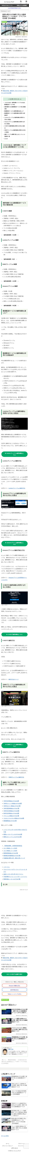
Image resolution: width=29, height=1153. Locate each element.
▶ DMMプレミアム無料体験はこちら (14, 745)
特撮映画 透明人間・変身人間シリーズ (14, 858)
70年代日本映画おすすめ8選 (11, 811)
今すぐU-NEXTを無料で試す (14, 974)
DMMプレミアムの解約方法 (16, 777)
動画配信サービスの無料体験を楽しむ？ (14, 111)
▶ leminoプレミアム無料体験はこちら (14, 454)
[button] (26, 568)
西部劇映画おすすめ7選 (10, 820)
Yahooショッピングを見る (14, 994)
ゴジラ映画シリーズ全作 (10, 850)
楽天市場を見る (14, 990)
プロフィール (21, 1143)
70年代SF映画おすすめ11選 (11, 801)
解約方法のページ (14, 679)
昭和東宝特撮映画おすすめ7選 (11, 855)
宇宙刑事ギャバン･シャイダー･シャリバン (15, 876)
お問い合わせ (14, 1148)
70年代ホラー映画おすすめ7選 (11, 806)
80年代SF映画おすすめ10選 (11, 813)
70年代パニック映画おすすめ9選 (12, 803)
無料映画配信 (6, 999)
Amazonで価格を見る (14, 985)
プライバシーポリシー (7, 1145)
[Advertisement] (14, 901)
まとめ (6, 138)
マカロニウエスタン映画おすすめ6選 (13, 818)
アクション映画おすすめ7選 (11, 815)
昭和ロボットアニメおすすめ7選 (12, 837)
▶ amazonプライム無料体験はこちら (14, 543)
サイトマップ (21, 1145)
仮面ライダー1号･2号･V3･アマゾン (13, 874)
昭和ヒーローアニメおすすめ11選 (12, 834)
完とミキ (10, 1049)
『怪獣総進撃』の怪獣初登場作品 (12, 845)
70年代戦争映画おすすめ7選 (11, 808)
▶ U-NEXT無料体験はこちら (14, 634)
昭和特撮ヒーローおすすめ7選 (11, 879)
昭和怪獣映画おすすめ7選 (10, 853)
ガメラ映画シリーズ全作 (10, 848)
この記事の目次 (12, 99)
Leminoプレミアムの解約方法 (17, 488)
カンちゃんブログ (9, 2)
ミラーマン (6, 867)
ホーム (7, 1143)
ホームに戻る (5, 1135)
